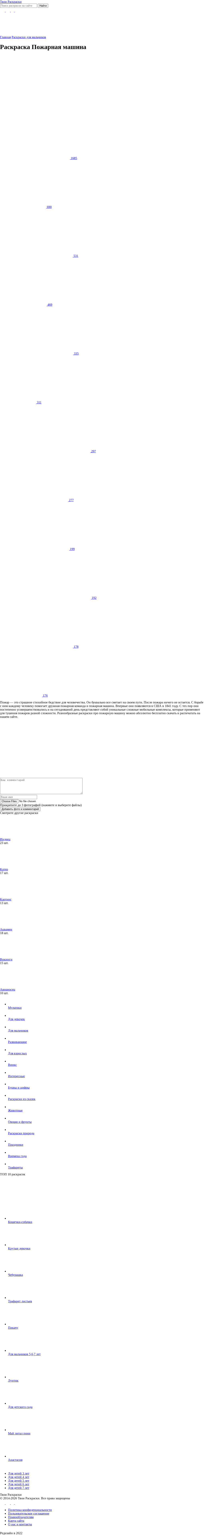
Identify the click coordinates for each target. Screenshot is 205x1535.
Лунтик (13, 1380)
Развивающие (17, 1042)
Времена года (17, 1156)
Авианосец (7, 989)
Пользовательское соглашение (28, 1513)
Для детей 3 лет (18, 1473)
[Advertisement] (97, 83)
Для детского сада (20, 1407)
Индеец (5, 839)
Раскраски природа (21, 1133)
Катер (4, 869)
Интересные (16, 1076)
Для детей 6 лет (18, 1484)
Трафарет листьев (20, 1301)
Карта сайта (16, 1520)
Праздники (15, 1144)
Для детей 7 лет (18, 1488)
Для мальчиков (18, 1030)
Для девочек (16, 1019)
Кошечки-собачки (20, 1222)
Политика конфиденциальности (30, 1510)
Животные (15, 1110)
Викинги (6, 959)
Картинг (6, 899)
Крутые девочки (19, 1248)
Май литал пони (19, 1433)
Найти (43, 5)
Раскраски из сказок (21, 1099)
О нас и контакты (20, 1524)
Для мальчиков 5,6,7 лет (24, 1354)
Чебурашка (15, 1274)
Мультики (15, 1007)
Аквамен (6, 929)
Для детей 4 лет (18, 1477)
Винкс (12, 1064)
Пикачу (13, 1327)
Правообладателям (21, 1517)
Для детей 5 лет (18, 1480)
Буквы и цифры (19, 1087)
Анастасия (15, 1460)
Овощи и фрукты (20, 1122)
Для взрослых (17, 1053)
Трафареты (15, 1167)
